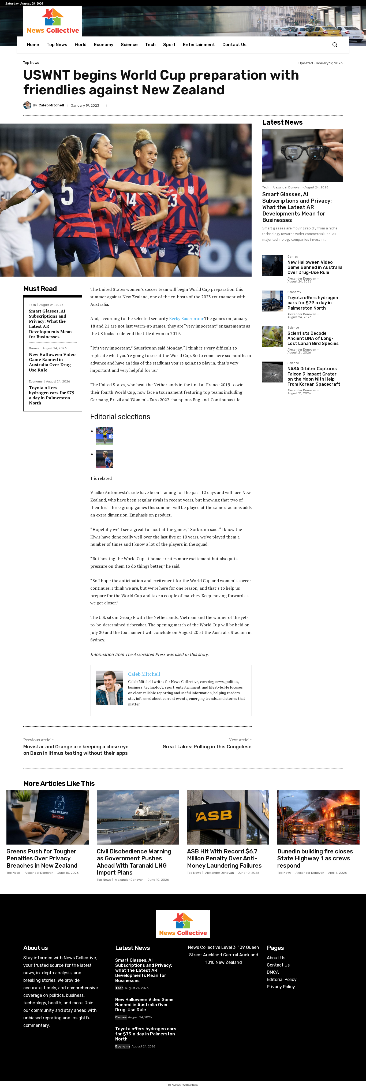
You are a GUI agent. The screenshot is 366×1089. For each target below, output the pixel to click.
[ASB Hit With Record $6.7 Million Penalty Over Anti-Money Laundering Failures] (228, 817)
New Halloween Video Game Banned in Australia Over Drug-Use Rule (52, 362)
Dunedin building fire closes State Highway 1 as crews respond (315, 858)
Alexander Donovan (287, 187)
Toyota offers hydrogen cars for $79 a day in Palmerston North (51, 395)
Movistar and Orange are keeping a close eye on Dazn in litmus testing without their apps (76, 750)
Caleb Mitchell (51, 105)
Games (34, 348)
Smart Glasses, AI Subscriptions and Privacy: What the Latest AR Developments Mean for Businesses (50, 324)
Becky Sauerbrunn (186, 318)
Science (293, 327)
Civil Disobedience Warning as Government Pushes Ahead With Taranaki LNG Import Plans (134, 862)
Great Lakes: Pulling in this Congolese (207, 747)
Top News (31, 62)
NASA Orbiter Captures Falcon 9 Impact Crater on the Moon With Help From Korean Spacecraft (313, 376)
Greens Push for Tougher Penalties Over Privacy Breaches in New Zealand (41, 858)
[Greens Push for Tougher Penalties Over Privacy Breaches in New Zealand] (47, 817)
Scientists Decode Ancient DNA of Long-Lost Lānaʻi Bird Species (313, 338)
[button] (335, 44)
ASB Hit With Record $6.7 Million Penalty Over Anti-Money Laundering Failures (224, 858)
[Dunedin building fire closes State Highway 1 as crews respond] (318, 817)
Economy (36, 381)
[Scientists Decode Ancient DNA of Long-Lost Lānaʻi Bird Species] (272, 336)
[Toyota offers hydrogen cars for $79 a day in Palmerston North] (272, 301)
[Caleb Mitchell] (28, 105)
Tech (32, 304)
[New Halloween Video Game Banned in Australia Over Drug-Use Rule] (272, 265)
